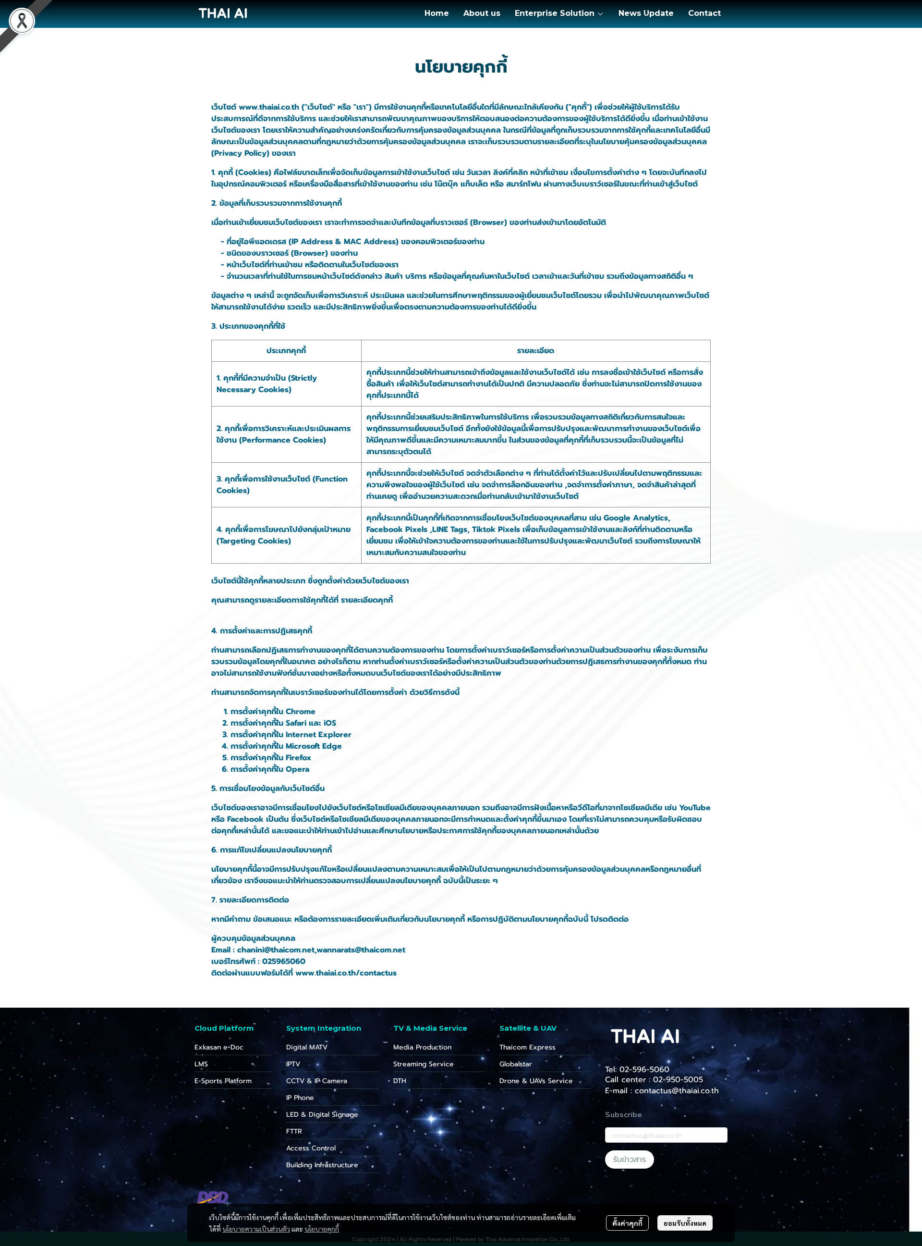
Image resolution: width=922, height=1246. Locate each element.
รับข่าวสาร (629, 1159)
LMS (201, 1064)
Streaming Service (423, 1064)
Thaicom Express (527, 1047)
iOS (330, 723)
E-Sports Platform (223, 1081)
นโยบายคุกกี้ (321, 1228)
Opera (297, 769)
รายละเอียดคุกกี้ (367, 600)
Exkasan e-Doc (218, 1047)
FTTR (294, 1131)
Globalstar (515, 1064)
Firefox (299, 758)
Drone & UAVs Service (536, 1081)
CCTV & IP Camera (316, 1081)
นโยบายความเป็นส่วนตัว (256, 1228)
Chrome (300, 711)
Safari (296, 723)
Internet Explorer (319, 734)
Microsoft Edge (314, 746)
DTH (399, 1081)
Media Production (422, 1047)
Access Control (311, 1148)
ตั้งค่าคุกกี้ (627, 1223)
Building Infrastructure (322, 1165)
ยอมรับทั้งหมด (685, 1223)
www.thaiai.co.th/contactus (346, 973)
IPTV (293, 1064)
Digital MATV (307, 1047)
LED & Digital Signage (322, 1115)
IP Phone (300, 1098)
